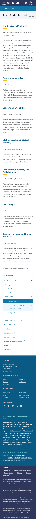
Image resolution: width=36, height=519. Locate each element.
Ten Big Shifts (11, 312)
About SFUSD (8, 275)
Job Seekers (22, 382)
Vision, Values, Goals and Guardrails (16, 321)
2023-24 (17, 458)
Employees (6, 384)
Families (5, 379)
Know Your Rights (24, 395)
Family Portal (6, 392)
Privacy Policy (8, 473)
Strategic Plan (9, 285)
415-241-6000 (7, 368)
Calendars (5, 397)
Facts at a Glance (9, 337)
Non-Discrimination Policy (22, 470)
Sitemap (19, 473)
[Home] (13, 3)
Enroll (4, 395)
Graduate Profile (13, 301)
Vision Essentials (13, 317)
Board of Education (10, 325)
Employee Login (7, 371)
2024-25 (10, 458)
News (6, 345)
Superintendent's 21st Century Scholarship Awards (19, 307)
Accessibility (6, 470)
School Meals (22, 392)
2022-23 (24, 458)
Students (5, 382)
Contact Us (7, 349)
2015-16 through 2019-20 (15, 460)
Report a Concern (24, 397)
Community (22, 379)
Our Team (7, 329)
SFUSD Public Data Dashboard (14, 341)
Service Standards (10, 293)
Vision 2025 (9, 9)
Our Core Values (10, 289)
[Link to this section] (26, 26)
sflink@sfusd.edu (15, 431)
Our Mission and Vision (11, 281)
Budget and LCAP (9, 333)
